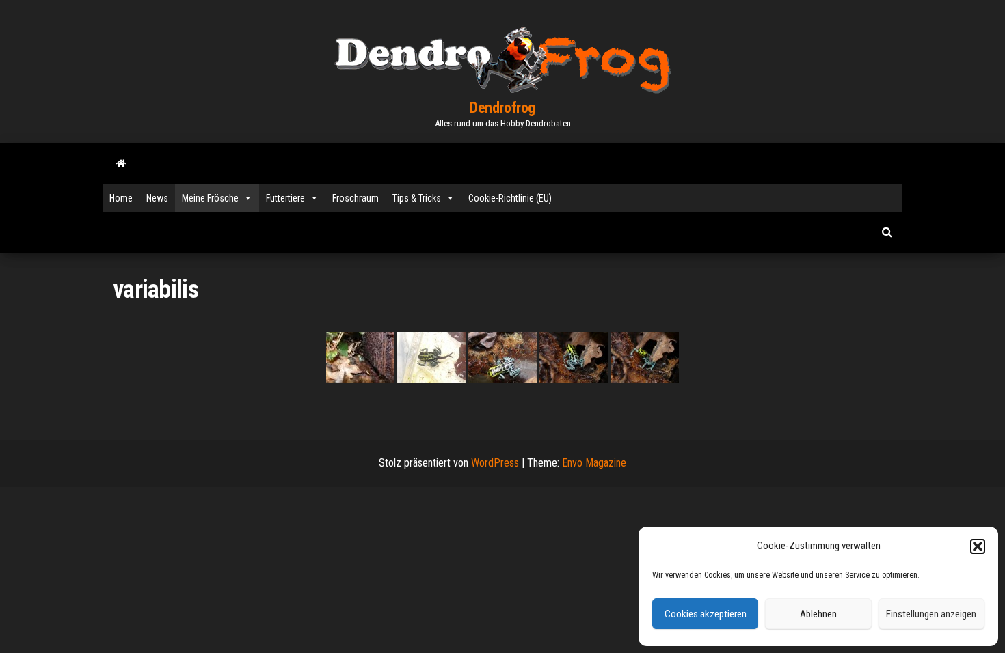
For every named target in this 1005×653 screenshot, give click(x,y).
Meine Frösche (210, 198)
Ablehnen (818, 614)
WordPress (495, 462)
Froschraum (355, 198)
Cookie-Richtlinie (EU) (510, 198)
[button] (977, 546)
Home (121, 198)
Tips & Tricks (416, 198)
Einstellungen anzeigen (931, 614)
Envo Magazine (594, 462)
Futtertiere (285, 198)
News (157, 198)
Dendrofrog (502, 107)
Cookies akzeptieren (706, 614)
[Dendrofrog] (121, 163)
